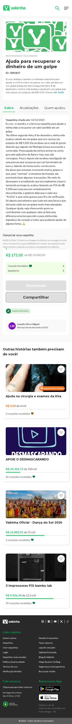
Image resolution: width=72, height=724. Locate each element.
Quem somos (9, 638)
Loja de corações (47, 647)
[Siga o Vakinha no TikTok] (67, 621)
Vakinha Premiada (47, 652)
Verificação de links (12, 671)
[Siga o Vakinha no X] (61, 621)
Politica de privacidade (14, 661)
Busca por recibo (47, 671)
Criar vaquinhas (10, 647)
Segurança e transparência (52, 666)
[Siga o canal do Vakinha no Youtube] (55, 621)
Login (5, 652)
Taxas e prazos (46, 642)
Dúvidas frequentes (48, 638)
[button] (36, 37)
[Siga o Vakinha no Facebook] (48, 621)
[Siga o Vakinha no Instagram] (42, 621)
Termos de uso (10, 666)
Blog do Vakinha (46, 657)
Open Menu (66, 8)
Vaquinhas (8, 642)
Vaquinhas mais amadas (14, 657)
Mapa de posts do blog (49, 661)
